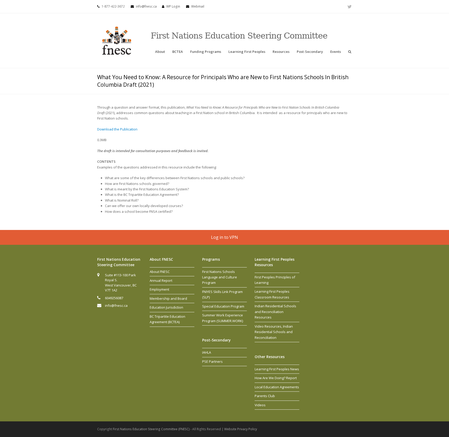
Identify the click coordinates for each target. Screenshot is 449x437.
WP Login (173, 6)
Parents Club (265, 396)
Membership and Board (168, 298)
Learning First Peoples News (277, 369)
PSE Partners (212, 361)
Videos (260, 405)
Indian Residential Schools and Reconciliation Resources (275, 312)
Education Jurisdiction (166, 307)
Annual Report (161, 280)
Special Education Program (223, 306)
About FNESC (160, 271)
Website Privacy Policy (240, 429)
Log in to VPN (224, 237)
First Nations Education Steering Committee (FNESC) (151, 429)
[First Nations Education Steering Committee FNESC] (116, 40)
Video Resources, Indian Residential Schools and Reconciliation (274, 332)
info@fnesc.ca (146, 6)
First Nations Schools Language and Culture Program (219, 277)
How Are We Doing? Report (276, 378)
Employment (159, 289)
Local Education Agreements (277, 387)
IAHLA (206, 352)
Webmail (197, 6)
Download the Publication (117, 129)
